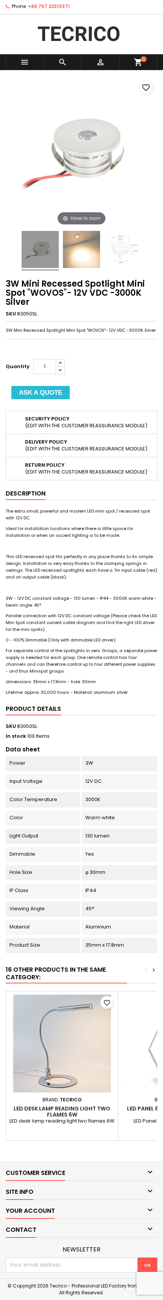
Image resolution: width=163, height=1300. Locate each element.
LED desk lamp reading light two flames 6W (62, 1111)
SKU (11, 313)
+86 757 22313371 (49, 6)
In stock (16, 736)
